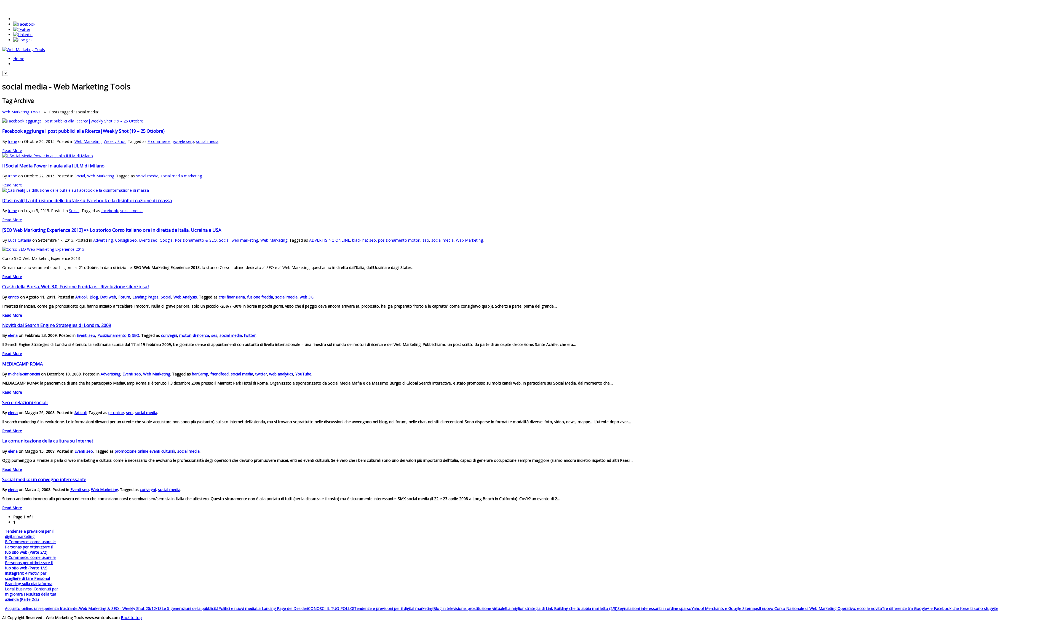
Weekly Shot (115, 141)
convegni (169, 335)
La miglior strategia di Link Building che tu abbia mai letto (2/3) (561, 608)
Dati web (108, 297)
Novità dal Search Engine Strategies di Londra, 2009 (56, 325)
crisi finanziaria (232, 297)
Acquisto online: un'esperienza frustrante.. (42, 608)
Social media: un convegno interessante (44, 479)
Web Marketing (87, 141)
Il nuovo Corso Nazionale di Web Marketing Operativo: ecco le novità (820, 608)
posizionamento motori (399, 240)
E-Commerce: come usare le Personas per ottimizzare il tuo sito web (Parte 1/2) (30, 562)
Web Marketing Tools (21, 111)
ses (214, 335)
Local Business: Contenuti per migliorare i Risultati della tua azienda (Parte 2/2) (31, 594)
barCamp (200, 374)
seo (425, 240)
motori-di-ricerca (194, 335)
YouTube (303, 374)
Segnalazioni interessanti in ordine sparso (654, 608)
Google (166, 240)
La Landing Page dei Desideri (282, 608)
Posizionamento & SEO (196, 240)
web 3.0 (307, 297)
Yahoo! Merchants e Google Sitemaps (725, 608)
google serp (183, 141)
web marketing (245, 240)
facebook (109, 210)
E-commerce (159, 141)
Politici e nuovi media (237, 608)
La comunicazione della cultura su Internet (47, 441)
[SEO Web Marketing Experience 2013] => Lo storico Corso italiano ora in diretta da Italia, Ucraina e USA (111, 230)
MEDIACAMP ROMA (22, 364)
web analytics (281, 374)
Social (79, 175)
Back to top (131, 617)
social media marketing (181, 175)
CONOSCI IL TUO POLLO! (331, 608)
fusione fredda (260, 297)
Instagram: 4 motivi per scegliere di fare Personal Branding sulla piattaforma (28, 578)
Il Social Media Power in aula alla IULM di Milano (53, 166)
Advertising (103, 240)
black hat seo (364, 240)
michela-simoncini (24, 374)
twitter (250, 335)
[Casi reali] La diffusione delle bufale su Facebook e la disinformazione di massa (87, 201)
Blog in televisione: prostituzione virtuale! (469, 608)
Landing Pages (145, 297)
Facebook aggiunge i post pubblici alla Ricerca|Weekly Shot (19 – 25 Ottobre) (83, 131)
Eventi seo (148, 240)
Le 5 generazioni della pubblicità (190, 608)
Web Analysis (185, 297)
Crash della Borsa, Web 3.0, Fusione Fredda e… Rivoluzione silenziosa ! (75, 287)
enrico (13, 297)
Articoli (81, 297)
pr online (116, 412)
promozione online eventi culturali (145, 451)
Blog (94, 297)
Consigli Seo (126, 240)
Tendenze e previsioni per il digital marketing (29, 534)
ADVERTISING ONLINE (329, 240)
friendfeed (219, 374)
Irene (12, 141)
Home (18, 58)
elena (13, 335)
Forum (124, 297)
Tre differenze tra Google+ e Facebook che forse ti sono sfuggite (940, 608)
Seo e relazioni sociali (25, 402)
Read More (12, 150)
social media (207, 141)
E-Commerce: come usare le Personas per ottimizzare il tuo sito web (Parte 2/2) (30, 547)
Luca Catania (19, 240)
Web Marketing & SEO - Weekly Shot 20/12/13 (120, 608)
